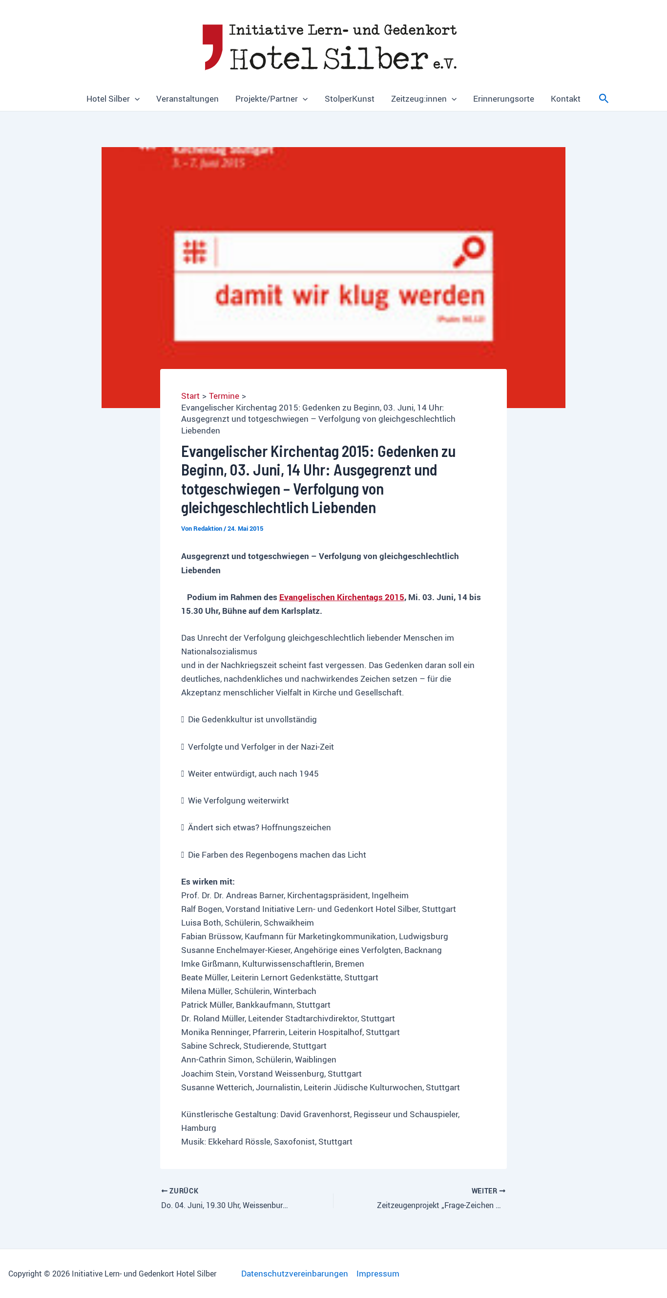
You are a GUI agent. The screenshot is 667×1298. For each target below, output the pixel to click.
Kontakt (566, 98)
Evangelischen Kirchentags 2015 (341, 597)
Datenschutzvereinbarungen (294, 1273)
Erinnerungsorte (503, 98)
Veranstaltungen (187, 98)
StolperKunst (350, 98)
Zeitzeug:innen (419, 98)
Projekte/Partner (266, 98)
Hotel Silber (108, 98)
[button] (135, 99)
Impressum (377, 1273)
